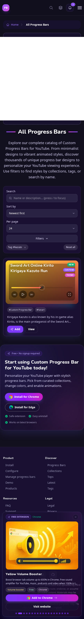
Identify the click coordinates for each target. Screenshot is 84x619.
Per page (12, 221)
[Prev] (14, 294)
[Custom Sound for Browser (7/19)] (35, 613)
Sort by (11, 206)
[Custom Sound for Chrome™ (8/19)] (37, 613)
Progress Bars (56, 465)
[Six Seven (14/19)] (54, 613)
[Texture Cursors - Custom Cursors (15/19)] (57, 613)
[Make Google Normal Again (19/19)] (68, 613)
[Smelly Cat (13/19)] (51, 613)
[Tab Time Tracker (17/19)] (62, 613)
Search (10, 191)
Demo (9, 482)
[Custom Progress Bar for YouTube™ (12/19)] (48, 613)
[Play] (23, 294)
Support (10, 511)
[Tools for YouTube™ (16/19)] (59, 613)
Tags (50, 488)
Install (9, 465)
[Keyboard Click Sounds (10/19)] (43, 613)
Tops (50, 477)
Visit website (42, 606)
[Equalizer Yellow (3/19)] (24, 613)
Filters (40, 238)
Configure (11, 471)
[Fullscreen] (69, 294)
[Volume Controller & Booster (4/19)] (27, 613)
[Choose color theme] (60, 8)
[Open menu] (79, 7)
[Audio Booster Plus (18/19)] (65, 613)
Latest (51, 482)
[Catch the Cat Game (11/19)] (46, 613)
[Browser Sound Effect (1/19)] (16, 613)
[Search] (51, 8)
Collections (54, 471)
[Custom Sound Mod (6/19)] (32, 613)
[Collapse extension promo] (75, 517)
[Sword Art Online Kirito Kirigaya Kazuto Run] (42, 282)
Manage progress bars (20, 477)
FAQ (8, 505)
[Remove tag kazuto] (25, 247)
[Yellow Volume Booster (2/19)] (20, 613)
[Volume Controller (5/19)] (29, 613)
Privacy (52, 511)
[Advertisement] (42, 78)
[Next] (32, 294)
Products (11, 488)
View (31, 329)
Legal (51, 505)
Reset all (70, 247)
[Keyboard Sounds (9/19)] (40, 613)
